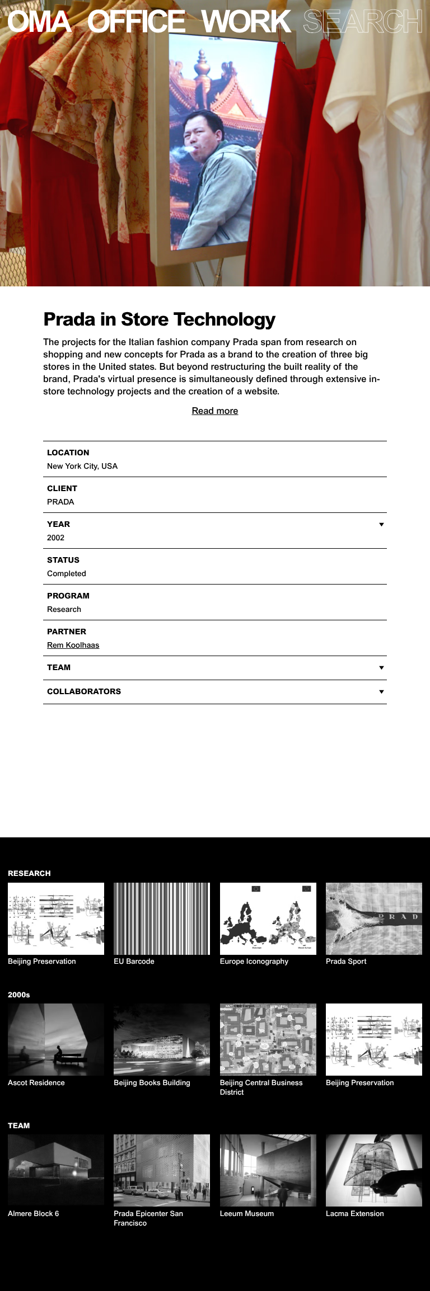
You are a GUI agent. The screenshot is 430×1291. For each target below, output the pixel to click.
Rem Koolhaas (73, 645)
